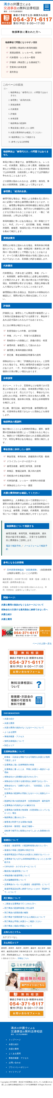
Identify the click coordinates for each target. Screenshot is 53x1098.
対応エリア (9, 745)
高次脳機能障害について (15, 880)
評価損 (13, 114)
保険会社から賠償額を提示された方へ (21, 777)
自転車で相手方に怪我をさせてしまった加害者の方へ (27, 832)
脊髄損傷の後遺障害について (17, 875)
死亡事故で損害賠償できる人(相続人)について (24, 917)
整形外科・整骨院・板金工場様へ (19, 826)
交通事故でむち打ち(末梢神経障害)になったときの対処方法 (27, 860)
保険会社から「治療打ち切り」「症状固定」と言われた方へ (27, 787)
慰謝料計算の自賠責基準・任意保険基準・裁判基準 (27, 801)
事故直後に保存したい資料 (22, 128)
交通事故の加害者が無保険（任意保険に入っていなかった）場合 (27, 811)
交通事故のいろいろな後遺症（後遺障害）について (27, 884)
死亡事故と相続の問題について (18, 926)
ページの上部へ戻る (42, 643)
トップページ (15, 1040)
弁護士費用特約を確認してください (26, 132)
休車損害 (14, 119)
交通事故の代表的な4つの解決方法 (19, 805)
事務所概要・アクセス (14, 736)
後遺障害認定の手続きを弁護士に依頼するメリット (27, 854)
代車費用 (14, 109)
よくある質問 (10, 732)
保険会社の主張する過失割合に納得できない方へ (24, 609)
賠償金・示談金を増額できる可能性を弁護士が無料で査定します (27, 758)
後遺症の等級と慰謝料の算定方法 (19, 850)
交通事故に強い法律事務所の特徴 (19, 765)
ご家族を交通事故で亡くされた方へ (20, 904)
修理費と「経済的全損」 (21, 100)
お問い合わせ (15, 1063)
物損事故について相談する (23, 137)
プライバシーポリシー (19, 1067)
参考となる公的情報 (20, 142)
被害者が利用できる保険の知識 (18, 822)
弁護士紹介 (6, 614)
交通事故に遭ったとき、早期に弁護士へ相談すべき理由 (27, 770)
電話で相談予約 (13, 546)
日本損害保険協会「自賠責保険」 (23, 570)
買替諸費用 (15, 105)
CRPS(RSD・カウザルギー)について (20, 867)
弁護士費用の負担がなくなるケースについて (22, 605)
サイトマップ (15, 1072)
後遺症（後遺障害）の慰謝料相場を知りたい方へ (26, 846)
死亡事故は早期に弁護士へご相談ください (23, 921)
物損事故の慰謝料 (18, 123)
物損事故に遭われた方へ (15, 817)
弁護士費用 (6, 619)
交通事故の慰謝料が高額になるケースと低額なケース (27, 795)
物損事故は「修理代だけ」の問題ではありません (29, 94)
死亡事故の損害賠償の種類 (16, 913)
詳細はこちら (23, 958)
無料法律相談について (14, 741)
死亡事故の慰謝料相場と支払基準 (19, 908)
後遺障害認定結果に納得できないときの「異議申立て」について (27, 890)
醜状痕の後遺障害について (16, 871)
